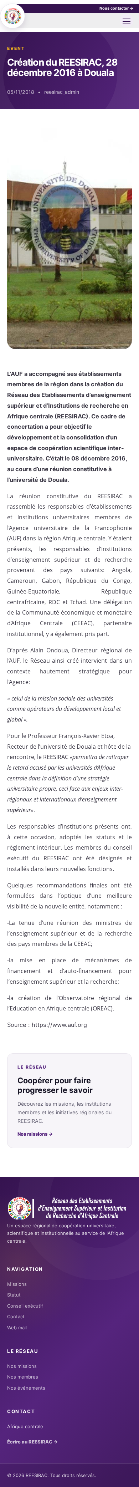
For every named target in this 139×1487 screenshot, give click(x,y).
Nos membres (22, 1377)
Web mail (17, 1327)
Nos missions (35, 1134)
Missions (17, 1284)
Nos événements (26, 1388)
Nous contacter (116, 8)
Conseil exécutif (25, 1306)
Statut (14, 1295)
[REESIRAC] (12, 16)
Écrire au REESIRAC (32, 1442)
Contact (16, 1316)
